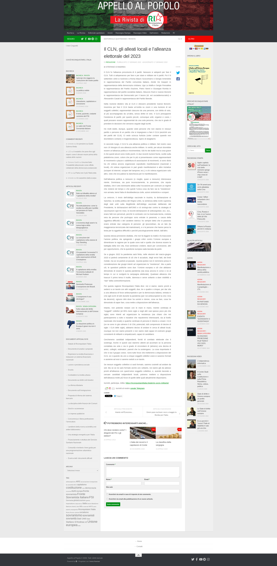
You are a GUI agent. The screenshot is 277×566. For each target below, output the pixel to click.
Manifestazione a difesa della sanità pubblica (203, 269)
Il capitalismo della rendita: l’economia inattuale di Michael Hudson (86, 272)
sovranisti (88, 515)
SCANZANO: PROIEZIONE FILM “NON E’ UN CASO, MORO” (202, 341)
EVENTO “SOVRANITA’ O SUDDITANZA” (203, 319)
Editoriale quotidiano (96, 33)
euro (74, 491)
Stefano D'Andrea (75, 522)
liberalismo (95, 503)
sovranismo (74, 515)
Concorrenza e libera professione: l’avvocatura (80, 420)
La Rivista (81, 33)
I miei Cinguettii (72, 46)
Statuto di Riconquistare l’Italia (79, 344)
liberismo (69, 506)
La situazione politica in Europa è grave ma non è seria (86, 326)
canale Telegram (137, 388)
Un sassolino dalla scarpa (86, 178)
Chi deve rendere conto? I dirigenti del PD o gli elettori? (115, 433)
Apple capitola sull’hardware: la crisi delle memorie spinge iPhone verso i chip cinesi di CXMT (203, 170)
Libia (77, 506)
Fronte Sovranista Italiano (77, 495)
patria (94, 506)
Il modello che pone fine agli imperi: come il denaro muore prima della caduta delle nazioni (81, 154)
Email (147, 479)
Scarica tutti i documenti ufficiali (80, 458)
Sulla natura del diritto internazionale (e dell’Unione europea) (87, 311)
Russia (72, 512)
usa (79, 525)
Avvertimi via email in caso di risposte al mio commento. (130, 494)
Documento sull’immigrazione (79, 390)
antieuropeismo (71, 482)
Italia (85, 503)
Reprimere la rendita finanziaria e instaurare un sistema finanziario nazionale (79, 357)
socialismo (84, 512)
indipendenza (78, 503)
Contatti (140, 546)
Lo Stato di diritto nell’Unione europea (203, 411)
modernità (85, 506)
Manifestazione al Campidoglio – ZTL (204, 287)
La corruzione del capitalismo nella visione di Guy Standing (86, 240)
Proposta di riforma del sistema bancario (79, 397)
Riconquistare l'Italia (87, 509)
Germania (69, 500)
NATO (91, 506)
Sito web (109, 487)
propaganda (74, 509)
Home (139, 541)
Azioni (110, 33)
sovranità (71, 518)
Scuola (70, 370)
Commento (110, 464)
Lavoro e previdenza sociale (79, 365)
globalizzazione (79, 500)
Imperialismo (70, 503)
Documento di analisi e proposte (80, 349)
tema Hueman (95, 561)
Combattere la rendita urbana (79, 375)
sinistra (77, 512)
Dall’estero (154, 33)
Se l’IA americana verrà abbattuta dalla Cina (204, 187)
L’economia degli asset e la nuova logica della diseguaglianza (86, 225)
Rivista (132, 39)
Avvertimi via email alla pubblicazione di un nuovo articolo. (131, 499)
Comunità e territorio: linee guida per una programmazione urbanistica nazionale (81, 450)
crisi (83, 488)
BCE (75, 485)
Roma (68, 512)
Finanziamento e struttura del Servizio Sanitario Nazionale (81, 441)
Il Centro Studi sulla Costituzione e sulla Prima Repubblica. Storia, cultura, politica (202, 379)
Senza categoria (89, 306)
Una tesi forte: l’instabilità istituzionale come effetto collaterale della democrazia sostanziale (81, 165)
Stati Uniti (81, 518)
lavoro (89, 503)
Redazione (165, 33)
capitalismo (82, 484)
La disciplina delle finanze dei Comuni (82, 403)
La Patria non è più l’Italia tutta (84, 173)
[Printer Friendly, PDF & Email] (110, 388)
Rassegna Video (140, 33)
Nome (109, 479)
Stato (88, 519)
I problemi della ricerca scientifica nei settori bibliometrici (81, 428)
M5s (81, 506)
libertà (74, 506)
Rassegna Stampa (123, 33)
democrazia (90, 488)
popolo (68, 509)
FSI (91, 497)
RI (174, 33)
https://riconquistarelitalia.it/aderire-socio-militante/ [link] (147, 383)
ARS (78, 481)
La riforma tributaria (75, 385)
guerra (88, 500)
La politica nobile (82, 90)
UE (86, 522)
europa (80, 491)
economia (68, 491)
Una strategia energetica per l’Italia (81, 435)
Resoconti (201, 265)
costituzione (74, 487)
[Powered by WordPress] (76, 561)
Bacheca (70, 33)
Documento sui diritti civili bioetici (80, 380)
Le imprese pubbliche (76, 414)
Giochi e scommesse (76, 408)
